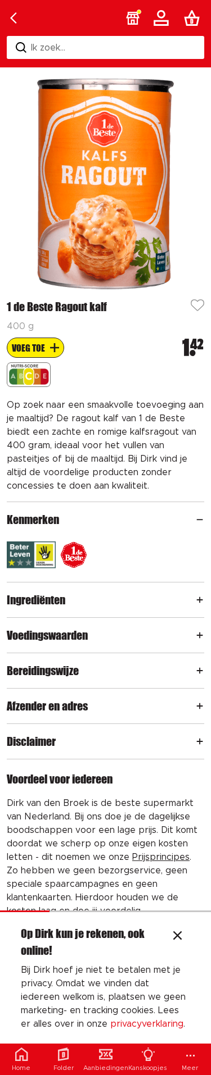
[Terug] (13, 18)
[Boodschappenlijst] (194, 18)
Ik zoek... (48, 47)
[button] (133, 18)
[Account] (163, 18)
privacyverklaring (146, 1023)
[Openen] (199, 519)
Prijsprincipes (161, 857)
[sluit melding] (177, 937)
